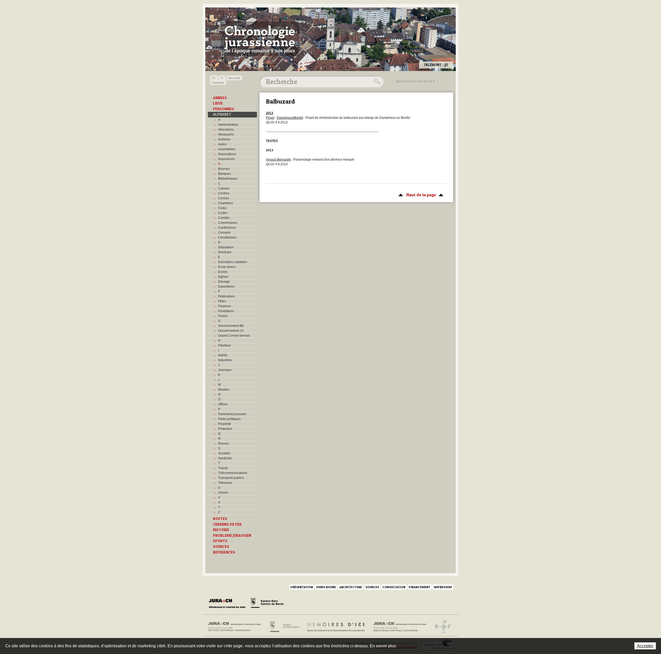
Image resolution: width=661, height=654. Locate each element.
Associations (227, 154)
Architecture (350, 587)
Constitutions (227, 237)
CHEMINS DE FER (227, 524)
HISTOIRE (221, 529)
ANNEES (220, 98)
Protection (225, 429)
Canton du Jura (228, 603)
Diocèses (224, 252)
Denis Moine (326, 587)
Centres (223, 193)
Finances (224, 306)
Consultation (393, 587)
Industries (225, 360)
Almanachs (226, 134)
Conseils (224, 232)
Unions (223, 492)
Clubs (222, 208)
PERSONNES (223, 109)
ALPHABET (222, 114)
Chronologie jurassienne (259, 39)
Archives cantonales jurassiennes (236, 626)
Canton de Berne (267, 603)
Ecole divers (226, 267)
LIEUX (218, 103)
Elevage (224, 281)
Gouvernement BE (231, 326)
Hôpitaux (224, 345)
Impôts (222, 355)
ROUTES (220, 518)
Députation (226, 247)
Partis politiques (229, 419)
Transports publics (231, 478)
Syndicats (225, 458)
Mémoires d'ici (336, 626)
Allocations (226, 129)
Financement (419, 587)
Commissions (227, 223)
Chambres (225, 203)
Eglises (223, 277)
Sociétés (224, 453)
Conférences (227, 228)
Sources (372, 587)
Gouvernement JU (231, 331)
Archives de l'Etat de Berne (284, 626)
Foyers (223, 316)
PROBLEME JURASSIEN (232, 535)
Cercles (223, 198)
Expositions (226, 286)
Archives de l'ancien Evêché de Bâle (441, 626)
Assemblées (226, 149)
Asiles (222, 144)
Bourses (224, 169)
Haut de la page (416, 194)
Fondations (226, 311)
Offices (223, 404)
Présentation (301, 587)
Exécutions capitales (232, 262)
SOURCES (221, 546)
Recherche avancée (415, 81)
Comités (224, 218)
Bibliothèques (228, 178)
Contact (218, 82)
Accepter (645, 646)
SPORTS (220, 541)
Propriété (224, 424)
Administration (228, 125)
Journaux (224, 370)
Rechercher (377, 81)
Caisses (224, 188)
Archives (224, 139)
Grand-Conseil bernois (234, 335)
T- (222, 78)
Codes (222, 213)
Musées (223, 389)
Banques (224, 174)
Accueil (234, 78)
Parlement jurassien (232, 414)
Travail (223, 468)
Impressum (443, 587)
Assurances (226, 159)
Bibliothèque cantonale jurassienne (399, 626)
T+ (214, 78)
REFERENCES (224, 552)
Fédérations (226, 296)
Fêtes (222, 301)
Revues (223, 443)
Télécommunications (232, 473)
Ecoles (223, 272)
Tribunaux (225, 483)
